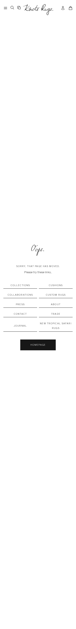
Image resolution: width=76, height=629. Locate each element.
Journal (20, 325)
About (56, 304)
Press (20, 304)
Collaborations (20, 294)
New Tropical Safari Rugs (55, 326)
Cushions (56, 285)
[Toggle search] (12, 8)
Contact (20, 314)
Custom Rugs (56, 294)
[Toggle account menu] (63, 8)
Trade (55, 314)
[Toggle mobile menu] (5, 8)
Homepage (38, 345)
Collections (20, 285)
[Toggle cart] (70, 8)
